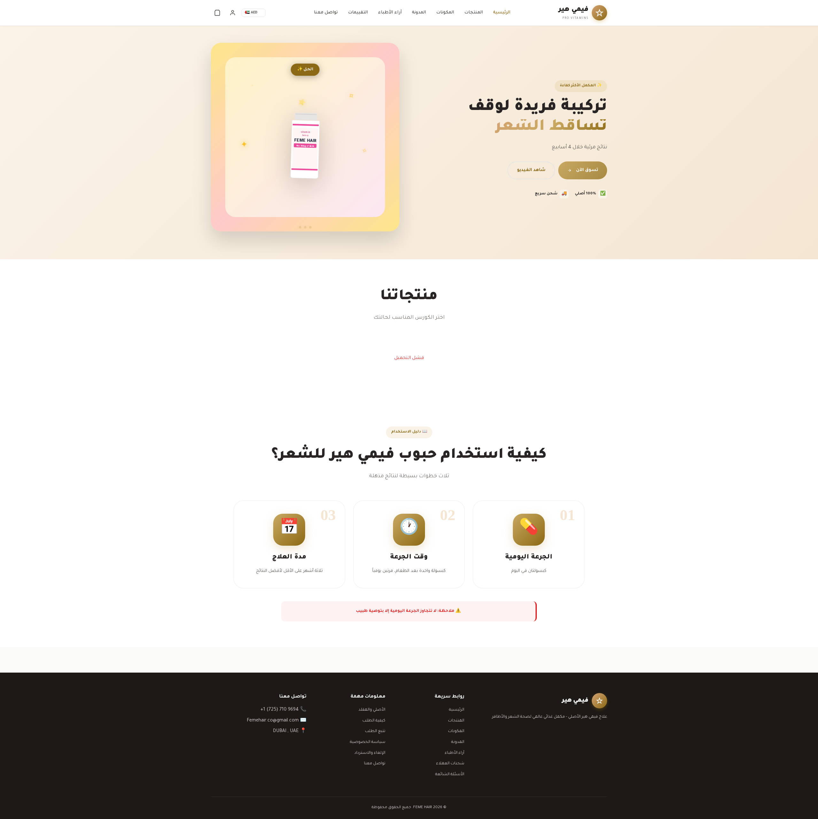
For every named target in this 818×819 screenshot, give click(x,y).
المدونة (419, 12)
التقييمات (358, 12)
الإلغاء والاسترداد (369, 753)
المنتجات (473, 12)
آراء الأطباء (390, 12)
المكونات (445, 12)
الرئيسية (501, 12)
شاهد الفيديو (531, 170)
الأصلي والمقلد (372, 710)
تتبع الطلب (375, 731)
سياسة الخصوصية (367, 742)
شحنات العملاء (450, 763)
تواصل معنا (326, 12)
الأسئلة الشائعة (449, 774)
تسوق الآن (587, 170)
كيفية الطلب (373, 721)
